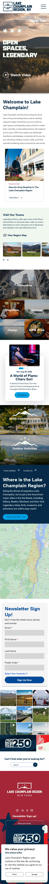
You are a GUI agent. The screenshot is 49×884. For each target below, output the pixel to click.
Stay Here (12, 310)
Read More (13, 197)
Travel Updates (9, 470)
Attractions (24, 285)
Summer (36, 310)
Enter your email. (24, 823)
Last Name (10, 651)
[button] (8, 698)
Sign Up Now (24, 680)
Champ (12, 330)
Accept (34, 874)
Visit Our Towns (13, 215)
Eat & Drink (36, 330)
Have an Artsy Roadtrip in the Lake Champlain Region (24, 189)
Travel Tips (37, 20)
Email (8, 627)
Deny (14, 874)
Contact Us (28, 470)
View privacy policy (13, 852)
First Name (10, 639)
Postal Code (11, 662)
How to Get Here (14, 516)
